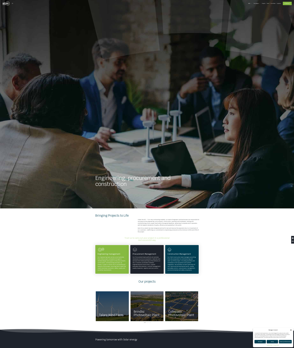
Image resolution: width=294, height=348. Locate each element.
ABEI (249, 3)
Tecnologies (256, 3)
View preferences (285, 341)
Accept (260, 341)
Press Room (273, 3)
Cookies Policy (269, 345)
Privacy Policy (276, 345)
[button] (291, 330)
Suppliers (279, 3)
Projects (263, 3)
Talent (268, 3)
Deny (272, 341)
